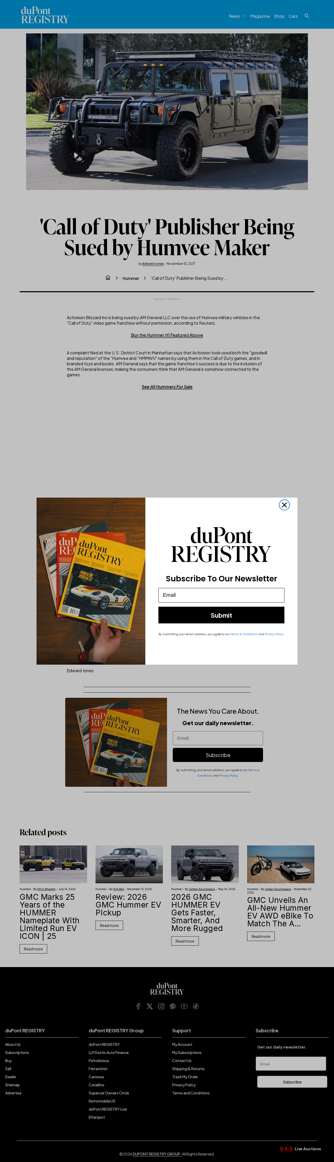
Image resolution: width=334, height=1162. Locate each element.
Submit (221, 615)
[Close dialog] (284, 505)
